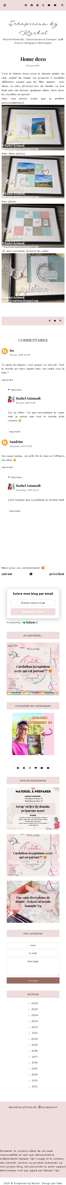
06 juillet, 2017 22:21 (27, 490)
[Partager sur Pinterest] (60, 321)
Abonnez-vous (33, 611)
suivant (7, 574)
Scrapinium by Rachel (33, 28)
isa (12, 350)
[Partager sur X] (55, 321)
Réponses (16, 389)
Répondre (7, 379)
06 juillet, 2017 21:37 (21, 446)
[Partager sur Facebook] (49, 321)
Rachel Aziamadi (28, 398)
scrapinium (49, 1107)
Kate (59, 1183)
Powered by (14, 622)
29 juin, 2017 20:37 (20, 355)
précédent (56, 574)
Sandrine (16, 442)
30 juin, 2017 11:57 (26, 402)
